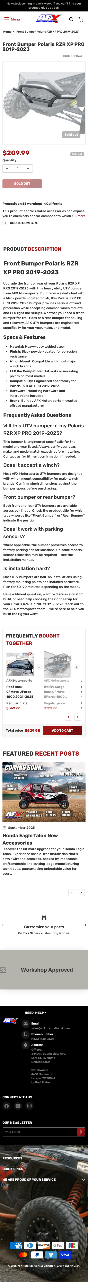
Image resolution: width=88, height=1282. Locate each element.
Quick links (12, 1169)
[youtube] (18, 1106)
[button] (12, 19)
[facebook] (6, 1106)
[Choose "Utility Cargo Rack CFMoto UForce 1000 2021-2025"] (68, 654)
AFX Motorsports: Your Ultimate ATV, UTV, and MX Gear (48, 1266)
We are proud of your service (29, 1180)
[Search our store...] (71, 19)
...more (80, 216)
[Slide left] (68, 717)
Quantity (9, 160)
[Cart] (81, 19)
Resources (12, 1158)
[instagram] (29, 1106)
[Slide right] (77, 717)
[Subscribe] (81, 1132)
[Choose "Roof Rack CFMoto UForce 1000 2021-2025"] (30, 654)
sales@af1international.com (50, 1028)
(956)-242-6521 (42, 1039)
